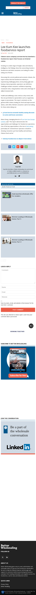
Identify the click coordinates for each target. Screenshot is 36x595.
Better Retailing (5, 586)
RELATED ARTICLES (7, 184)
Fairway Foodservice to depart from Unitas (17, 139)
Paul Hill (4, 53)
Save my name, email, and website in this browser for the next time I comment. (17, 304)
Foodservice (9, 43)
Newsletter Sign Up (18, 3)
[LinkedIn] (7, 557)
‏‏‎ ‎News (3, 43)
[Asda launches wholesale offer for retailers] (6, 195)
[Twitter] (19, 176)
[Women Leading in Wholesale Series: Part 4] (6, 241)
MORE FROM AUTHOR (8, 187)
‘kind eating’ (29, 126)
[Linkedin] (16, 176)
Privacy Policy (5, 584)
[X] (2, 557)
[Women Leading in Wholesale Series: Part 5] (6, 218)
